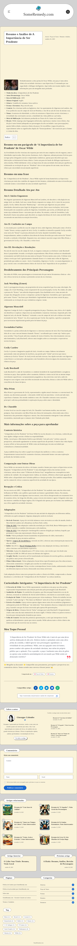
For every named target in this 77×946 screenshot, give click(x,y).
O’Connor (23, 925)
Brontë (17, 917)
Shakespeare (23, 929)
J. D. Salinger (9, 925)
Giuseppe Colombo (25, 717)
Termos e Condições (8, 902)
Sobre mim (6, 893)
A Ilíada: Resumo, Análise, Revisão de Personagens (58, 862)
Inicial (47, 36)
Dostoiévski (8, 921)
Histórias (42, 885)
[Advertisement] (38, 63)
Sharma (7, 933)
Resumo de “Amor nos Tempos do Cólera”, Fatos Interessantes (60, 734)
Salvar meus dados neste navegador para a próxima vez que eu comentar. (26, 782)
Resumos (51, 674)
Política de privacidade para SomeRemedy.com (16, 889)
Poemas (42, 893)
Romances (43, 902)
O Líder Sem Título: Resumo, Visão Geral (16, 862)
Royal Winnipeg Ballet (28, 546)
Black (7, 917)
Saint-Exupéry (9, 929)
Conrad (27, 917)
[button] (13, 137)
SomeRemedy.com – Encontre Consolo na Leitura (17, 897)
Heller (20, 921)
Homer (31, 921)
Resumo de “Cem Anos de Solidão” (62, 718)
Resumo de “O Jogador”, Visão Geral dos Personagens (62, 726)
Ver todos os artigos (20, 738)
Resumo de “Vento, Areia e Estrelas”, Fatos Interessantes (24, 838)
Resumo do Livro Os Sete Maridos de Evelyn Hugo (60, 838)
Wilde (18, 933)
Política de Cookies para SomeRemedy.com (15, 884)
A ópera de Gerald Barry (22, 541)
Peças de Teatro (54, 36)
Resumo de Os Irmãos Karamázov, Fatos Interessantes (62, 823)
